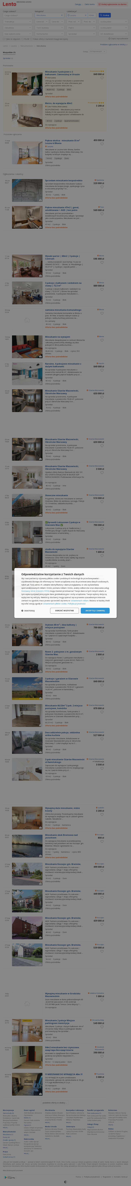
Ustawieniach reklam (79, 600)
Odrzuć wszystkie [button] (64, 610)
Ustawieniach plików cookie (55, 603)
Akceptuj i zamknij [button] (95, 610)
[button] (28, 610)
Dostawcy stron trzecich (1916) (35, 591)
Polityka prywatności (77, 603)
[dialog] (65, 593)
